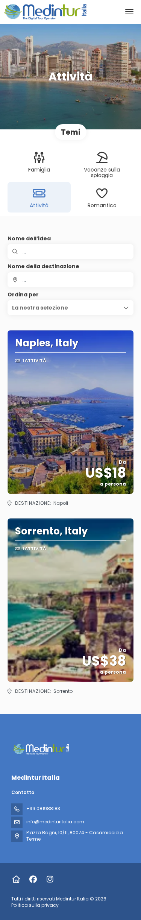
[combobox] (70, 279)
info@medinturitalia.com (55, 821)
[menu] (129, 12)
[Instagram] (50, 879)
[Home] (16, 879)
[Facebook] (33, 879)
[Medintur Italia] (40, 749)
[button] (70, 307)
